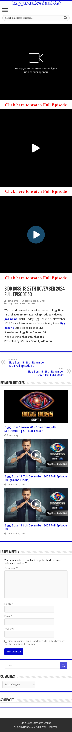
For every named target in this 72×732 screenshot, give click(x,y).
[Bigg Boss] (36, 3)
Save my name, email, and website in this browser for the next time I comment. (34, 643)
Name (8, 603)
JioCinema (13, 301)
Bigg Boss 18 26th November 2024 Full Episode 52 (26, 362)
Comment (11, 568)
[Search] (65, 18)
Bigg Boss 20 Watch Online (36, 722)
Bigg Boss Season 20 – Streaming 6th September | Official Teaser (30, 429)
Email (8, 616)
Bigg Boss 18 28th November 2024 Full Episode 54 (45, 371)
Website (9, 628)
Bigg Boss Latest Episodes (21, 303)
